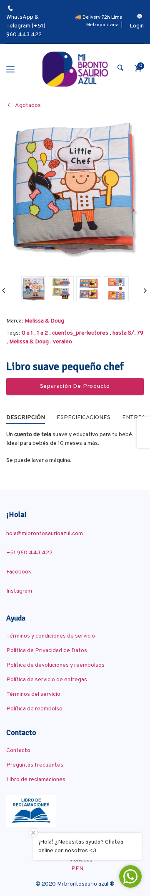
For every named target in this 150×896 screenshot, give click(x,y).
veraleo (62, 341)
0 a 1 (27, 333)
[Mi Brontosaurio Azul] (75, 69)
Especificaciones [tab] (83, 417)
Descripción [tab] (25, 417)
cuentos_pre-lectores (80, 333)
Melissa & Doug (44, 321)
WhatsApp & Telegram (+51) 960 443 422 (25, 26)
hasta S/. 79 (127, 333)
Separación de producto (75, 386)
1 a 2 (42, 333)
